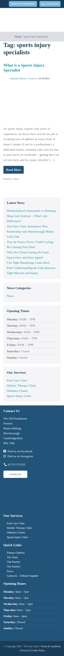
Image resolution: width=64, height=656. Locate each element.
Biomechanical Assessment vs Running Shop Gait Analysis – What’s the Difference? (31, 216)
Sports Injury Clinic (19, 396)
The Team (12, 557)
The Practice (13, 561)
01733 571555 (51, 4)
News (16, 179)
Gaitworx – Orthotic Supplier (22, 575)
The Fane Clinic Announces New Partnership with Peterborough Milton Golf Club (30, 231)
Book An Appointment (23, 4)
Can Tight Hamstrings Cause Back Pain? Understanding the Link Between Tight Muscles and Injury (31, 268)
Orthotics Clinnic (17, 391)
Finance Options (16, 552)
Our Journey (13, 566)
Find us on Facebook (20, 451)
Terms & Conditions (51, 646)
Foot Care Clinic (17, 380)
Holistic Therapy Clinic (21, 385)
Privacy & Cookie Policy (32, 650)
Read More (15, 171)
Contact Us (15, 474)
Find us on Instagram (20, 456)
